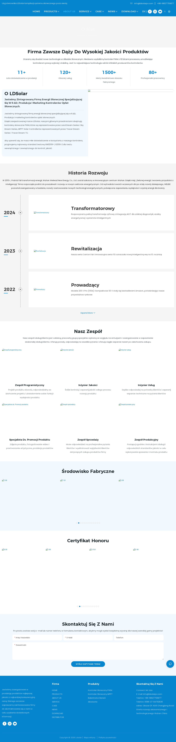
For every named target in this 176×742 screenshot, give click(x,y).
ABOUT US (92, 35)
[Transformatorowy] (51, 212)
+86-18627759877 (165, 3)
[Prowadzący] (51, 289)
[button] (146, 11)
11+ (22, 72)
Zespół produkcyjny (146, 439)
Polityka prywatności (107, 737)
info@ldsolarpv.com (143, 3)
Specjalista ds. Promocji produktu (29, 439)
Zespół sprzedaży (88, 439)
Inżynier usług (146, 385)
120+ (65, 72)
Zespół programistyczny (29, 385)
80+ (153, 72)
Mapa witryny (89, 737)
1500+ (109, 72)
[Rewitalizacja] (51, 251)
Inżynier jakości (87, 385)
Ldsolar (81, 35)
